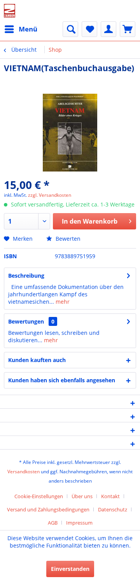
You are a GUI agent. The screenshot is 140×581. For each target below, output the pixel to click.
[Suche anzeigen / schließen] (70, 29)
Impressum (79, 522)
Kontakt (110, 496)
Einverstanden (70, 568)
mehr (62, 301)
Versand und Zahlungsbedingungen (48, 509)
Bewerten (67, 238)
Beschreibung (26, 275)
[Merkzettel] (89, 29)
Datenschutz (112, 509)
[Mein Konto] (108, 29)
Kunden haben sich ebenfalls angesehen (61, 380)
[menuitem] (20, 29)
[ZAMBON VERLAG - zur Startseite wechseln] (9, 11)
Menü (28, 28)
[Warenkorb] (127, 29)
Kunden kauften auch (37, 360)
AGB (53, 522)
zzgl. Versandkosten (49, 195)
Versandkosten (23, 471)
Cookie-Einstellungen (38, 496)
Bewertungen (26, 321)
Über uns (82, 496)
